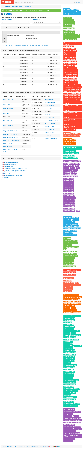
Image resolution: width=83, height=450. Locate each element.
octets (78, 168)
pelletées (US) (77, 346)
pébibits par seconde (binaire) (72, 93)
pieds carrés (67, 37)
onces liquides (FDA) (69, 393)
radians (66, 14)
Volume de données (71, 161)
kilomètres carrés (69, 20)
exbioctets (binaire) (69, 206)
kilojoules (78, 133)
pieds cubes (67, 331)
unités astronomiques (70, 234)
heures (78, 299)
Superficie (8, 6)
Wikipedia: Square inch (10, 173)
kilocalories (67, 135)
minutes (72, 299)
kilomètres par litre (69, 155)
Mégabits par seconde (70, 50)
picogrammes (77, 422)
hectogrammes (68, 414)
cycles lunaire (68, 310)
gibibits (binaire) (68, 183)
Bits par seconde (68, 46)
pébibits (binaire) (69, 187)
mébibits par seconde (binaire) (72, 87)
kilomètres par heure (70, 274)
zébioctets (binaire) (69, 208)
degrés (77, 9)
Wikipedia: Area (8, 177)
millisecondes (77, 297)
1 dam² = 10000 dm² (49, 105)
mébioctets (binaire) (69, 198)
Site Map (23, 2)
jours (65, 301)
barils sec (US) (74, 339)
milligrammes (68, 420)
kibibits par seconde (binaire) (72, 85)
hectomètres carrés (69, 22)
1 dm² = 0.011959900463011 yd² (11, 134)
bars (65, 245)
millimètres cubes (69, 329)
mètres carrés (68, 26)
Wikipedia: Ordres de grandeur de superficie (15, 170)
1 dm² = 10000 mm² (8, 125)
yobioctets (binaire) (69, 210)
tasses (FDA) (67, 395)
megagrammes (68, 411)
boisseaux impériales (70, 384)
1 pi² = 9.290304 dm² (49, 126)
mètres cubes (68, 322)
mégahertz (73, 141)
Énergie (67, 133)
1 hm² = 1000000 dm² (49, 102)
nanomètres (75, 226)
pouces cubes (75, 331)
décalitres (74, 335)
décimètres (72, 222)
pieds (74, 228)
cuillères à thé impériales (71, 391)
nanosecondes (74, 295)
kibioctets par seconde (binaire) (70, 102)
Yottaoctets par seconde (71, 83)
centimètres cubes (69, 326)
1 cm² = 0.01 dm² (48, 114)
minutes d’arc (68, 12)
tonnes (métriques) (69, 424)
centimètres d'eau (69, 264)
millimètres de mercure (70, 253)
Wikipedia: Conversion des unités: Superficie (15, 168)
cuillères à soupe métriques (72, 403)
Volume (67, 316)
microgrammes (77, 420)
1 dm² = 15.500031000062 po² (11, 140)
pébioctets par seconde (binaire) (70, 116)
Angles (67, 9)
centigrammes (77, 418)
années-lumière (68, 232)
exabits (77, 165)
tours (72, 9)
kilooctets (66, 170)
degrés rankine (68, 285)
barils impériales (68, 369)
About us (17, 2)
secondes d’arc (77, 12)
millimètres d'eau (69, 262)
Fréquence (68, 139)
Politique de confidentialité (39, 446)
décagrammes (68, 416)
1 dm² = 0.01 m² (7, 113)
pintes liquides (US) (69, 356)
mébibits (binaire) (69, 180)
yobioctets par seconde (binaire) (70, 127)
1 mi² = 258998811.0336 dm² (51, 120)
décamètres (75, 220)
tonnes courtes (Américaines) (72, 426)
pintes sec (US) (68, 346)
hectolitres (67, 335)
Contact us (30, 2)
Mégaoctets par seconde (71, 70)
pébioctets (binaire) (69, 204)
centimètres (67, 224)
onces (74, 431)
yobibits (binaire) (69, 193)
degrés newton (68, 287)
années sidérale (76, 312)
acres (74, 39)
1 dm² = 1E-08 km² (8, 99)
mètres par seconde (69, 272)
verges (70, 228)
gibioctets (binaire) (69, 200)
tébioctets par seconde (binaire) (70, 113)
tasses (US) (67, 363)
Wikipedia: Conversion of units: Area (13, 175)
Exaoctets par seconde (70, 78)
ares (71, 39)
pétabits (71, 165)
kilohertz (66, 141)
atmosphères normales (70, 240)
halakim (73, 308)
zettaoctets (67, 176)
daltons (77, 433)
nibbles (78, 210)
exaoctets (74, 174)
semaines (70, 301)
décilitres (66, 337)
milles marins (68, 230)
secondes (66, 299)
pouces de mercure (69, 258)
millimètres (75, 224)
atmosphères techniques (71, 243)
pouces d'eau (67, 266)
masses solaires (68, 441)
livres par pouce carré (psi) (71, 247)
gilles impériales (68, 378)
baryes (74, 266)
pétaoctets (67, 174)
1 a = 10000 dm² (48, 135)
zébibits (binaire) (69, 191)
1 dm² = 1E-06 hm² (8, 104)
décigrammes (68, 418)
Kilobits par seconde (69, 48)
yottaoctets (74, 176)
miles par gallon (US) (70, 151)
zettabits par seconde (70, 61)
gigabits (77, 163)
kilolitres (73, 333)
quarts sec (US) (68, 344)
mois (65, 303)
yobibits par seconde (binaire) (72, 100)
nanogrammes (68, 422)
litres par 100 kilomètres (71, 157)
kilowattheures (75, 135)
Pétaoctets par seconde (70, 76)
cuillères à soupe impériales (72, 388)
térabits (66, 165)
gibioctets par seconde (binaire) (70, 109)
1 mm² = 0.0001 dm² (49, 117)
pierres (66, 431)
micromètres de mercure (71, 251)
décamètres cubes (69, 320)
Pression (68, 238)
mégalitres (67, 333)
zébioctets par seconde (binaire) (70, 123)
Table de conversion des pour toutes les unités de (28, 92)
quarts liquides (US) (69, 354)
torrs (65, 249)
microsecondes (68, 297)
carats (72, 433)
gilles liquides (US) (69, 358)
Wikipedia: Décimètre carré (11, 162)
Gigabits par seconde (70, 53)
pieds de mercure (69, 260)
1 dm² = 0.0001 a (7, 146)
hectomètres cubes (69, 318)
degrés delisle (77, 285)
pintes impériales (69, 376)
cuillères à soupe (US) (70, 365)
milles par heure (75, 270)
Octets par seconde (69, 65)
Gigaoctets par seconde (70, 72)
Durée (67, 295)
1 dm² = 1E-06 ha (7, 143)
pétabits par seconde (70, 57)
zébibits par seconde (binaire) (72, 97)
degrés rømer (67, 291)
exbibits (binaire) (69, 189)
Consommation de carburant (70, 148)
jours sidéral (67, 312)
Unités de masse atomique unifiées (71, 436)
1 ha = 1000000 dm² (49, 132)
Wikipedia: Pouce (8, 166)
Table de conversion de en (21, 50)
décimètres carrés (17, 6)
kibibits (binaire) (68, 178)
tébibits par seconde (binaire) (72, 91)
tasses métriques (69, 401)
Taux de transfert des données (71, 43)
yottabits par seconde (70, 63)
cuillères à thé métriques (71, 406)
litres (78, 335)
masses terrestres (69, 439)
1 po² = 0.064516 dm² (49, 129)
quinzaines (77, 301)
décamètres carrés (69, 24)
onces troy (67, 433)
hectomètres (67, 220)
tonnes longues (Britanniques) (72, 429)
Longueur (68, 217)
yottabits (72, 168)
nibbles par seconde (69, 129)
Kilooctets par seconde (70, 68)
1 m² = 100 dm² (48, 108)
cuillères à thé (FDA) (69, 399)
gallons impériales (69, 371)
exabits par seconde (69, 59)
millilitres (66, 339)
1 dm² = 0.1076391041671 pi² (10, 137)
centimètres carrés (69, 30)
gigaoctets (67, 172)
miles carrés (67, 35)
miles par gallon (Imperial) (71, 153)
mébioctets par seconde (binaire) (71, 106)
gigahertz (66, 144)
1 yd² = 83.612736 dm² (50, 123)
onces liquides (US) (69, 361)
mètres (66, 222)
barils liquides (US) (69, 350)
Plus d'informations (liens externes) (13, 159)
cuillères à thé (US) (69, 367)
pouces (79, 228)
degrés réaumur (68, 289)
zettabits (66, 168)
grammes (75, 416)
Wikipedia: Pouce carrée (10, 164)
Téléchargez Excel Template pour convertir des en (26, 45)
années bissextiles (76, 303)
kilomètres (75, 217)
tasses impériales (69, 386)
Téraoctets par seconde (70, 74)
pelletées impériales (69, 382)
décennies (67, 305)
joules (72, 133)
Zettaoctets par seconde (71, 80)
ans (69, 303)
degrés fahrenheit (69, 282)
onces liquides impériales (71, 380)
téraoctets (74, 172)
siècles (72, 305)
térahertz (73, 144)
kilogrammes (77, 411)
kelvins (77, 282)
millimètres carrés (69, 32)
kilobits (66, 163)
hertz (74, 139)
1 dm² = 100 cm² (7, 121)
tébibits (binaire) (68, 185)
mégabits (71, 163)
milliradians (72, 14)
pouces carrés (27, 6)
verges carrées (76, 35)
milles (65, 228)
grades (79, 14)
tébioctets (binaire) (69, 202)
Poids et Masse (69, 409)
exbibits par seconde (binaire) (72, 95)
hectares (66, 39)
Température (69, 278)
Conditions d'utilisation (26, 446)
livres (70, 431)
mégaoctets (73, 170)
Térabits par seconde (70, 55)
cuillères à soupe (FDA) (70, 397)
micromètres (67, 226)
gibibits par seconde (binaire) (72, 89)
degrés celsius (68, 280)
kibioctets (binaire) (69, 195)
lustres (74, 310)
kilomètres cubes (76, 316)
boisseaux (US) (68, 348)
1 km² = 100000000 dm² (50, 99)
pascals (69, 245)
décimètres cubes (69, 324)
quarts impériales (69, 373)
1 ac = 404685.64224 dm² (50, 138)
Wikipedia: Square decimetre (11, 172)
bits (79, 161)
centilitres (73, 337)
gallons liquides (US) (70, 352)
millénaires (67, 308)
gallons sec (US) (68, 341)
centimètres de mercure (70, 255)
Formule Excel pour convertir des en (16, 28)
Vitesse (67, 270)
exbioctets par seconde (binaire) (70, 120)
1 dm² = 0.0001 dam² (8, 108)
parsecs (74, 230)
